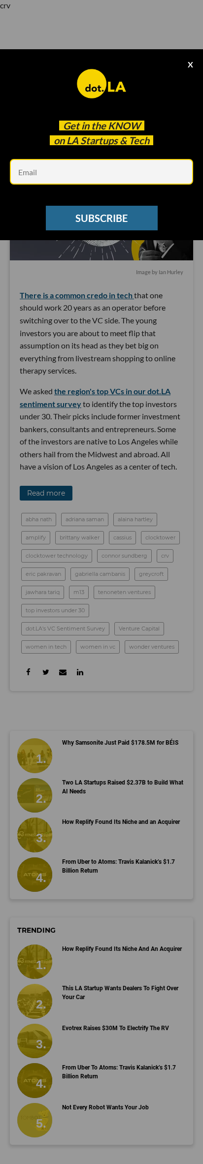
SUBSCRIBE (101, 218)
